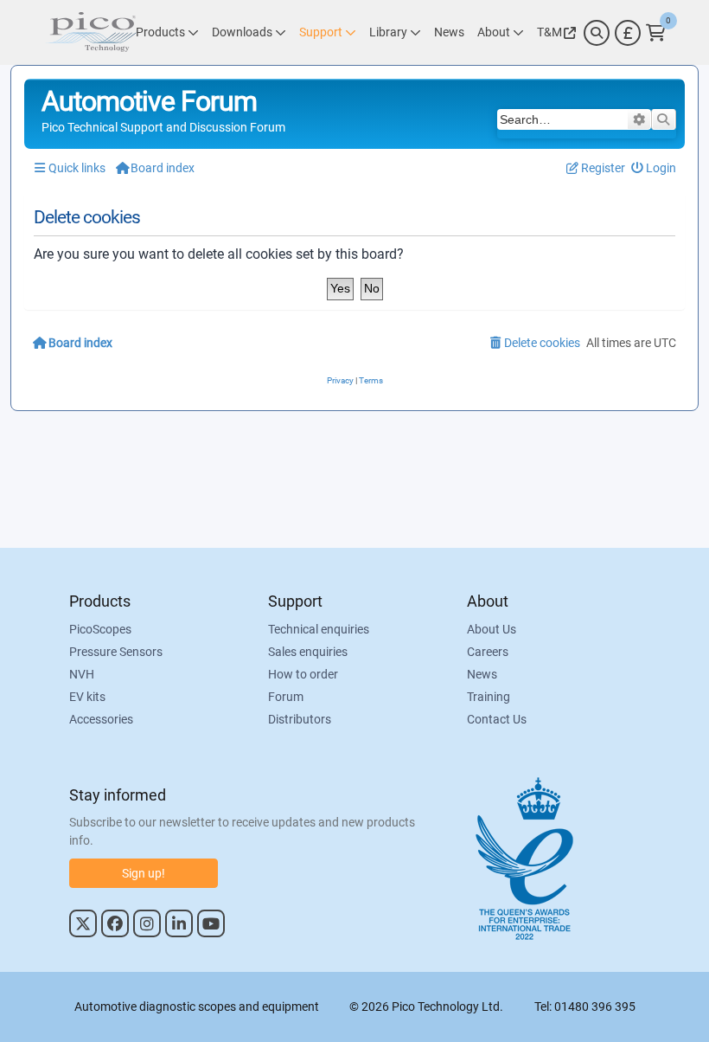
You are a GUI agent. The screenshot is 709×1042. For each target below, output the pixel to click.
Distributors (299, 719)
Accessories (101, 719)
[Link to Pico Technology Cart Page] (656, 33)
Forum (285, 697)
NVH (81, 674)
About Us (491, 629)
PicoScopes (100, 629)
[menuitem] (654, 168)
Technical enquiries (318, 629)
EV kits (87, 697)
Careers (487, 652)
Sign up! (143, 873)
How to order (303, 674)
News (482, 674)
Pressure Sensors (116, 652)
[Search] (597, 33)
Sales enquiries (308, 652)
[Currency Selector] (628, 33)
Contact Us (497, 719)
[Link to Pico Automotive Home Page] (90, 32)
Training (488, 697)
